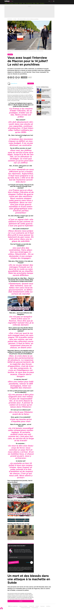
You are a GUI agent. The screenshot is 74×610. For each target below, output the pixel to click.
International (11, 3)
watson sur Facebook (23, 606)
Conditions (48, 606)
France (27, 519)
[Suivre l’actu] (30, 77)
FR (51, 1)
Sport (24, 3)
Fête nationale (19, 521)
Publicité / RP (31, 606)
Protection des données (25, 607)
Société (20, 3)
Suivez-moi (31, 83)
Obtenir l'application (14, 606)
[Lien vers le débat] (16, 77)
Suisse (6, 3)
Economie (16, 3)
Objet (9, 555)
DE (49, 1)
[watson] (7, 1)
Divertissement (29, 3)
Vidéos (37, 3)
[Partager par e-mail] (13, 77)
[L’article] (29, 588)
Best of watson (11, 521)
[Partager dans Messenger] (11, 77)
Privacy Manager (35, 607)
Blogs (34, 3)
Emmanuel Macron (20, 519)
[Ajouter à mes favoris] (19, 77)
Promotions (42, 3)
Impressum (42, 606)
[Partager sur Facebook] (9, 77)
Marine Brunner (14, 83)
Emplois (37, 606)
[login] (1, 608)
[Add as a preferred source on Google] (24, 77)
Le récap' (27, 521)
